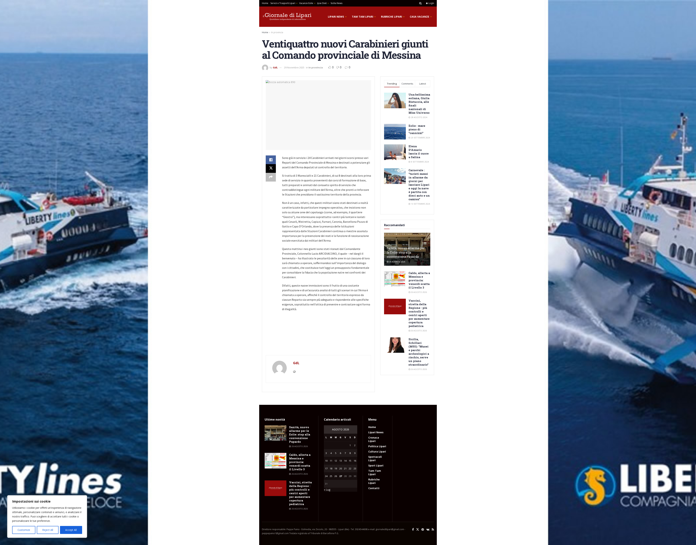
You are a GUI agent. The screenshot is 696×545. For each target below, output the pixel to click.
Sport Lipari (375, 465)
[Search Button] (420, 3)
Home (265, 3)
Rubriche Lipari (391, 16)
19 (335, 468)
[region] (47, 516)
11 (331, 460)
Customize (24, 530)
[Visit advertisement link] (318, 347)
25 (331, 476)
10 (326, 460)
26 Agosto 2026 (396, 261)
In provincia (277, 32)
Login (431, 3)
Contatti (373, 488)
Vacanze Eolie (306, 3)
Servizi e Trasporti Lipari (282, 3)
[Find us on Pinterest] (422, 529)
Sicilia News (336, 3)
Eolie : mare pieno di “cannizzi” (417, 129)
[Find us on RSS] (433, 529)
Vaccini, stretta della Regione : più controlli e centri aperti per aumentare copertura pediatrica (419, 313)
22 (350, 468)
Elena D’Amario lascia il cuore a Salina (419, 151)
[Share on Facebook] (271, 159)
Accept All (71, 530)
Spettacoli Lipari (375, 458)
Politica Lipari (377, 446)
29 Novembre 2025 (294, 67)
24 (326, 476)
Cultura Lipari (377, 451)
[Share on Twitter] (271, 168)
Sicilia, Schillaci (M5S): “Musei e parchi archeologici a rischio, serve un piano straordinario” (419, 351)
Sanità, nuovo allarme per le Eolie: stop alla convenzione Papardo (406, 252)
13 (340, 460)
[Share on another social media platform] (271, 177)
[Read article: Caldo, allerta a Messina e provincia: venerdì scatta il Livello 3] (395, 279)
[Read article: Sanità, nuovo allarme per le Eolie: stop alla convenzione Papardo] (275, 433)
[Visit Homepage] (287, 16)
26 (335, 476)
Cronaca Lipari (373, 439)
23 (355, 468)
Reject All (47, 530)
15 (350, 460)
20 (340, 468)
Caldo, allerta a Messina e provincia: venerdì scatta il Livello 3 (419, 280)
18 (331, 468)
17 (326, 468)
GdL (275, 67)
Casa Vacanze (419, 16)
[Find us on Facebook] (413, 529)
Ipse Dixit (322, 3)
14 (345, 460)
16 (355, 460)
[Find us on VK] (427, 529)
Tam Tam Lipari (362, 16)
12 (335, 460)
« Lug (327, 489)
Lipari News (336, 16)
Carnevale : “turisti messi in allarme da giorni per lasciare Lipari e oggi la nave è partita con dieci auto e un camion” (419, 184)
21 (345, 468)
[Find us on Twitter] (417, 529)
